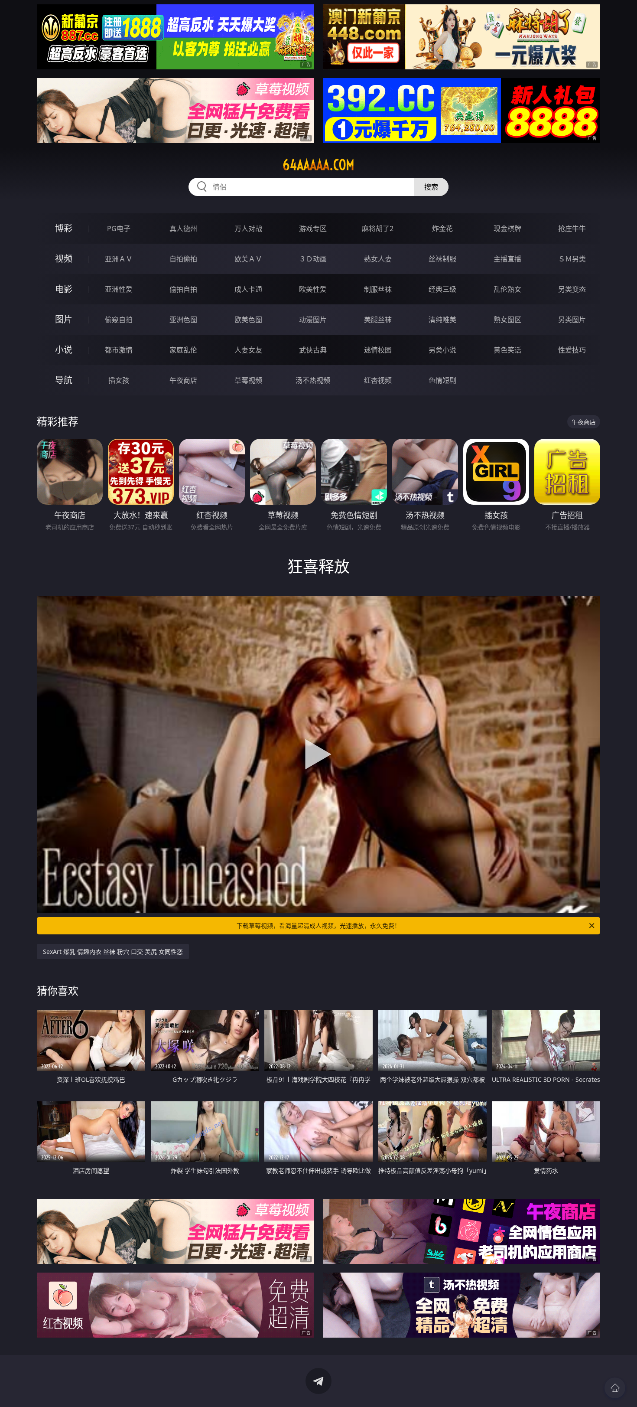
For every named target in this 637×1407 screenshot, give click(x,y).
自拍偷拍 (183, 259)
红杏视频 (378, 380)
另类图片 (572, 319)
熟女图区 (507, 319)
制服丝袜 (378, 289)
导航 (63, 380)
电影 (63, 289)
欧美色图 (248, 319)
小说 (63, 350)
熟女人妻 (378, 259)
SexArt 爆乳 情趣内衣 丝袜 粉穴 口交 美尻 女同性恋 (113, 951)
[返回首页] (614, 1388)
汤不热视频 (313, 380)
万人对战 (248, 228)
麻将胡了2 (377, 228)
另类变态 (572, 289)
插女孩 (118, 380)
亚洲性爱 (119, 289)
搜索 (431, 187)
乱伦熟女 (507, 289)
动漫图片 (313, 319)
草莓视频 (248, 380)
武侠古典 (313, 350)
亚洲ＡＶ (119, 259)
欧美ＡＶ (248, 259)
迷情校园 (378, 350)
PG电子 (118, 228)
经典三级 (442, 289)
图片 (63, 319)
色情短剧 (442, 380)
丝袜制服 (442, 259)
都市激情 (119, 350)
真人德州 (183, 228)
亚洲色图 (183, 319)
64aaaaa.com (318, 164)
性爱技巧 (572, 350)
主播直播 (507, 259)
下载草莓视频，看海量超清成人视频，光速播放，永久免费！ (318, 925)
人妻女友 (248, 350)
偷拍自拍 (183, 289)
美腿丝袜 (378, 319)
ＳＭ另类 (572, 259)
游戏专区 (313, 228)
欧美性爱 (313, 289)
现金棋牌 (507, 228)
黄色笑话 (507, 350)
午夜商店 (183, 380)
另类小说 (442, 350)
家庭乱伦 (183, 350)
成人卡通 (248, 289)
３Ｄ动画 (313, 259)
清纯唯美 (442, 319)
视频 (63, 258)
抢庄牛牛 (572, 228)
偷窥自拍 (119, 319)
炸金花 (442, 228)
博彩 (63, 228)
